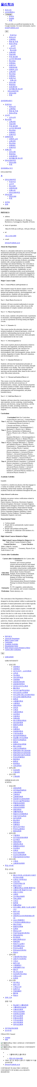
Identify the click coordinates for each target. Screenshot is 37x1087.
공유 (6, 204)
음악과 (15, 727)
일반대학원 (17, 818)
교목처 (15, 894)
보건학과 (16, 840)
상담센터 (16, 913)
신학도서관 (17, 987)
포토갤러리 (13, 87)
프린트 (7, 202)
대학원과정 (13, 67)
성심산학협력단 (19, 920)
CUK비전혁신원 (19, 883)
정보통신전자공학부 (20, 738)
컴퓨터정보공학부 (19, 744)
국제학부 (16, 679)
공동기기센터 (18, 892)
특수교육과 (17, 746)
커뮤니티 (13, 80)
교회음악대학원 (19, 863)
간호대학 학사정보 (20, 957)
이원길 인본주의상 (20, 879)
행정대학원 (17, 831)
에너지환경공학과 (19, 720)
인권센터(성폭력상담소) (22, 922)
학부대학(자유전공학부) (22, 755)
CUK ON (16, 881)
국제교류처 (17, 898)
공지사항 (12, 82)
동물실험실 (17, 905)
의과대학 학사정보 (20, 974)
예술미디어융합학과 (20, 814)
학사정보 (12, 61)
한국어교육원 (18, 948)
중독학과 (16, 822)
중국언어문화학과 (19, 740)
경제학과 (16, 669)
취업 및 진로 (13, 41)
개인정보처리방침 (11, 1028)
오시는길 (8, 1030)
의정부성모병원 (19, 1014)
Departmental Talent (11, 646)
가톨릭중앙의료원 (19, 1007)
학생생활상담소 (19, 946)
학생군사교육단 (19, 944)
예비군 (15, 969)
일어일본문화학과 (19, 735)
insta (6, 1039)
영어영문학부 (18, 723)
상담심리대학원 (19, 807)
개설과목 (12, 54)
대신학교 (16, 982)
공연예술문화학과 (19, 790)
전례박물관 (17, 991)
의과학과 (16, 848)
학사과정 (13, 50)
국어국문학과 (18, 677)
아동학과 (16, 716)
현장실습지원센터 (19, 950)
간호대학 (16, 772)
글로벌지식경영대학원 (21, 799)
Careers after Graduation (13, 649)
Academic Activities (11, 644)
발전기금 (16, 911)
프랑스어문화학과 (19, 748)
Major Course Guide (11, 640)
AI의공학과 (17, 766)
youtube (7, 1037)
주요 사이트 (9, 865)
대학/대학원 (9, 657)
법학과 (15, 699)
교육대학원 (17, 792)
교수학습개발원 (19, 896)
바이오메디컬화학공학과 (22, 697)
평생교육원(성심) (19, 939)
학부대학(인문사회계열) (22, 750)
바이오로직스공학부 (20, 692)
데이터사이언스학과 (20, 686)
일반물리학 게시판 (16, 89)
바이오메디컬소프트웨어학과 (24, 695)
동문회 (15, 903)
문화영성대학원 (19, 803)
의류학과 (16, 729)
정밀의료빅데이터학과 (21, 857)
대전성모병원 (18, 1024)
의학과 (15, 850)
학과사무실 (13, 44)
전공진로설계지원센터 (21, 933)
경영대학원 (17, 788)
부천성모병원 (18, 1016)
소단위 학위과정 (15, 59)
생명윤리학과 (18, 844)
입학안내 (12, 65)
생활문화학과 (18, 812)
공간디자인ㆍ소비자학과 (22, 671)
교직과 (15, 673)
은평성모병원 (18, 1018)
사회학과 (16, 703)
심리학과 (16, 714)
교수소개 (12, 48)
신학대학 (16, 776)
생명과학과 (17, 809)
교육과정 (12, 52)
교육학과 (16, 794)
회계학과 (16, 763)
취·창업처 (16, 937)
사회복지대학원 (19, 805)
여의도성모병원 (19, 1011)
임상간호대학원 (19, 852)
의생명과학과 (18, 731)
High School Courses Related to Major (17, 648)
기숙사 (15, 901)
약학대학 (16, 718)
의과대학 (16, 770)
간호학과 (16, 835)
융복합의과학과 (19, 846)
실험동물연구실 (19, 967)
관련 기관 (8, 997)
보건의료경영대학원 (20, 837)
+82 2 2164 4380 (10, 236)
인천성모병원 (18, 1020)
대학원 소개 (13, 69)
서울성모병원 (18, 1009)
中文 (10, 95)
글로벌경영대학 (19, 682)
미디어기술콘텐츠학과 (21, 690)
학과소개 (12, 37)
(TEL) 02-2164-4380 (16, 1058)
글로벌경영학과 (19, 684)
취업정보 (12, 84)
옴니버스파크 (18, 972)
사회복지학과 (18, 701)
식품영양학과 (18, 712)
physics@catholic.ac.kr (12, 243)
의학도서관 (17, 976)
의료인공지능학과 (19, 816)
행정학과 (16, 759)
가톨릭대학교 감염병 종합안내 (24, 888)
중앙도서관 (17, 931)
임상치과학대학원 (19, 855)
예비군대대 (17, 924)
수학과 (15, 710)
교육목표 (12, 39)
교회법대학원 (18, 796)
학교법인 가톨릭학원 (20, 1005)
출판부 (15, 993)
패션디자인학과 (19, 827)
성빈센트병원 (18, 1022)
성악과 (15, 707)
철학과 (15, 742)
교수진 (13, 46)
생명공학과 (17, 705)
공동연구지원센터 (19, 959)
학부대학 (16, 941)
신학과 (15, 861)
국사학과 (16, 675)
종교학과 (16, 820)
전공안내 (13, 35)
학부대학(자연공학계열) (22, 753)
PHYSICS (8, 636)
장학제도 (12, 63)
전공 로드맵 (13, 56)
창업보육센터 (18, 935)
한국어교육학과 (19, 829)
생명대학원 (17, 842)
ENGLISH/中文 (13, 91)
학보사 (15, 952)
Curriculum (8, 642)
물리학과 (16, 688)
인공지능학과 (18, 733)
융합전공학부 (18, 725)
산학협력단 (17, 965)
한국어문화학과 (19, 757)
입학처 (15, 929)
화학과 (15, 761)
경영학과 (16, 667)
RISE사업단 (17, 886)
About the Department (12, 638)
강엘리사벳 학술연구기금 (22, 890)
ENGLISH (12, 93)
